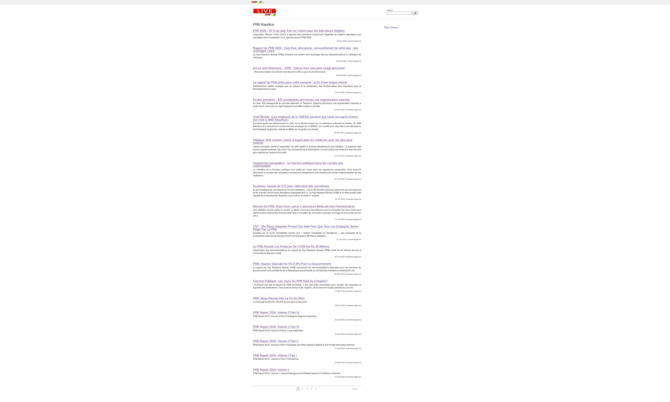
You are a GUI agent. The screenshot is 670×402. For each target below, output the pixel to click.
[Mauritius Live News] (264, 16)
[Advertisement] (328, 12)
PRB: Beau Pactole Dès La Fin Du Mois (279, 298)
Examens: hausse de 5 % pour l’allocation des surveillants (291, 186)
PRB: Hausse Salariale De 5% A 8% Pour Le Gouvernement (292, 263)
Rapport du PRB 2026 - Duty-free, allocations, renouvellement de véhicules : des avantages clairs (305, 49)
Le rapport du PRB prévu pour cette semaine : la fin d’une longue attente (300, 82)
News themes (391, 27)
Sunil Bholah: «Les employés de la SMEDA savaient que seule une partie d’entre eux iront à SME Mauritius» (305, 118)
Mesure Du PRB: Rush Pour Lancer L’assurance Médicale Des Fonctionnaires (304, 206)
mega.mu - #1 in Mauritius (256, 2)
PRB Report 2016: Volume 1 (271, 369)
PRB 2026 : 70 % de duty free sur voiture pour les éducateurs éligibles (299, 30)
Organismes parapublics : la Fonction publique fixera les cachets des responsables (298, 164)
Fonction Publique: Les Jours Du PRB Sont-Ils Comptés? (290, 281)
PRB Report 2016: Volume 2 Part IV (276, 312)
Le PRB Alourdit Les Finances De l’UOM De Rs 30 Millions (291, 246)
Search (390, 10)
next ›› (355, 389)
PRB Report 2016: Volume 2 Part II (275, 341)
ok (415, 13)
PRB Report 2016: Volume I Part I (275, 355)
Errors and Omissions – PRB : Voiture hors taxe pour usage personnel (299, 68)
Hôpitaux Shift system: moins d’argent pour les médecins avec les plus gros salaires (302, 141)
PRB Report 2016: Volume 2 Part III (276, 326)
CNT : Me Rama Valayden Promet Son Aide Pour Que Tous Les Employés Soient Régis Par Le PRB (305, 228)
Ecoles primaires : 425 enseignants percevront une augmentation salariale (301, 99)
